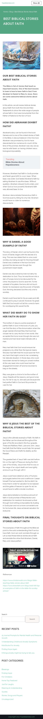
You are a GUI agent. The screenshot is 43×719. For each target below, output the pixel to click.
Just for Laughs (8, 684)
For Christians (7, 677)
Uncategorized (7, 699)
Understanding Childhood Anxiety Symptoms (19, 642)
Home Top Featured (9, 681)
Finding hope (7, 673)
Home (5, 12)
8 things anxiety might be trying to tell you (18, 653)
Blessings (5, 669)
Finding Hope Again (9, 649)
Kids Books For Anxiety (10, 645)
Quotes (4, 692)
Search (4, 614)
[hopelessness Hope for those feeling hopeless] (9, 3)
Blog (11, 12)
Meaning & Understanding (12, 688)
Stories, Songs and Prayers (12, 696)
